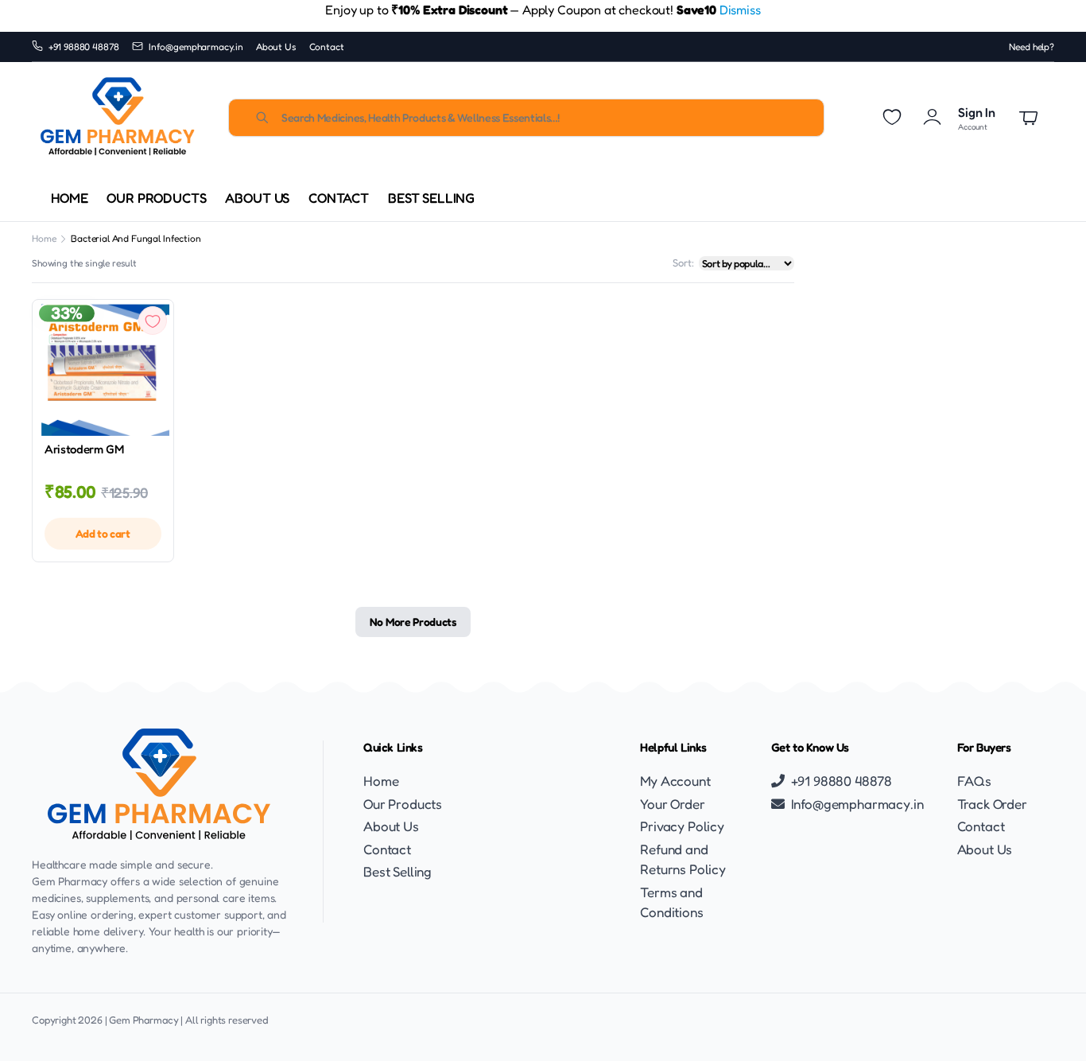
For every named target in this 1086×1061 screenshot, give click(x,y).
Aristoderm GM (84, 449)
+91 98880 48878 (84, 46)
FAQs (974, 780)
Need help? (1031, 46)
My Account (675, 780)
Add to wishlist (152, 320)
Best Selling (431, 197)
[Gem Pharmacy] (117, 118)
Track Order (992, 803)
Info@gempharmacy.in (196, 46)
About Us (276, 46)
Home (69, 197)
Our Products (156, 197)
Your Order (672, 803)
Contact (326, 46)
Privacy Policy (682, 826)
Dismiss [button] (740, 9)
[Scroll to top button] (1050, 1025)
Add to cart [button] (103, 533)
